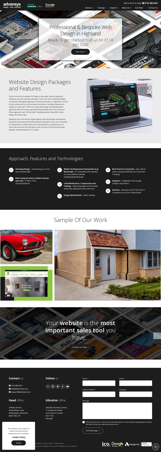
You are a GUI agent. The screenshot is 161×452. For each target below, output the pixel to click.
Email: (122, 378)
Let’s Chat (80, 52)
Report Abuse (59, 443)
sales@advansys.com (19, 389)
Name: (85, 378)
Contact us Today (79, 347)
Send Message (92, 430)
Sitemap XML (48, 443)
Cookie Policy (18, 437)
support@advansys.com (21, 392)
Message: (85, 401)
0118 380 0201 (16, 385)
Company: (122, 390)
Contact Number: (89, 390)
